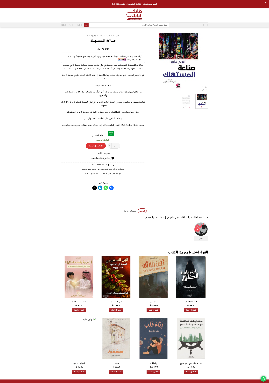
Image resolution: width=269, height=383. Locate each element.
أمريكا (115, 169)
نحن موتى (153, 301)
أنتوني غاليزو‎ (111, 173)
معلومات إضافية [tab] (130, 211)
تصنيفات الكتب (104, 35)
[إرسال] (86, 25)
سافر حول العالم (98, 169)
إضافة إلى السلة (95, 145)
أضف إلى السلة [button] (191, 310)
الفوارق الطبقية (79, 363)
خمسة (116, 363)
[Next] (151, 62)
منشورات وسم (86, 169)
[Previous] (203, 62)
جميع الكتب (91, 35)
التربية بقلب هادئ (79, 301)
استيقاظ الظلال (191, 301)
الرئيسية (116, 35)
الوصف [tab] (142, 211)
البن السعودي (116, 301)
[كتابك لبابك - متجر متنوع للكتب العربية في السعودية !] (134, 15)
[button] (205, 25)
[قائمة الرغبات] (70, 25)
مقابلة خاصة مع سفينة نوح (191, 363)
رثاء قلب (153, 363)
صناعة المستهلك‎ (101, 173)
